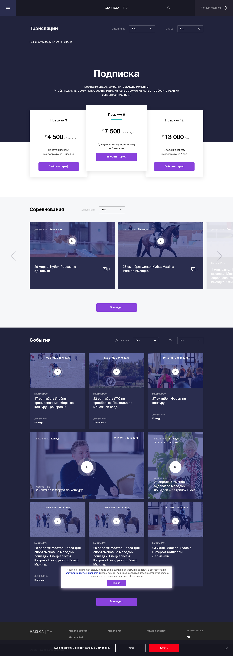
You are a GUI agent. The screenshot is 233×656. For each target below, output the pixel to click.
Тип (171, 341)
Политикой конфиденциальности (82, 573)
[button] (13, 257)
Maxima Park (76, 638)
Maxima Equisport (79, 631)
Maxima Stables (156, 631)
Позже (130, 648)
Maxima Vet (114, 631)
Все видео (116, 307)
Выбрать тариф (58, 166)
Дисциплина (118, 29)
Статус (169, 29)
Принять (116, 583)
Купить (164, 648)
